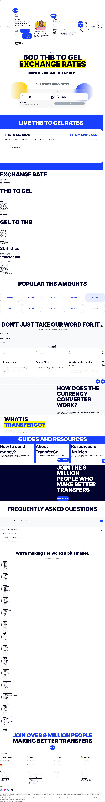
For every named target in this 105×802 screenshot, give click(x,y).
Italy (4, 638)
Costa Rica (5, 597)
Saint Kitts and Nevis (7, 693)
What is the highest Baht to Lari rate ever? (11, 533)
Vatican (5, 728)
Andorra (5, 563)
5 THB (1, 200)
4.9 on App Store (5, 333)
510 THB (10, 308)
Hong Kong (5, 630)
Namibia (5, 670)
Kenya (4, 642)
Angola (4, 564)
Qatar (4, 688)
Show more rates (3, 243)
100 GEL (1, 235)
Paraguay (5, 682)
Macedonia (5, 653)
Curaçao (5, 599)
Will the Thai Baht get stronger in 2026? (10, 541)
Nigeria (4, 675)
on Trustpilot (3, 342)
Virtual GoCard (25, 31)
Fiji (4, 615)
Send (69, 103)
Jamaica (5, 639)
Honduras (5, 629)
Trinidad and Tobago (7, 716)
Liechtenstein (6, 650)
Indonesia (5, 635)
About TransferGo (63, 459)
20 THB (1, 202)
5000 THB (2, 209)
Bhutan (4, 579)
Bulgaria (5, 585)
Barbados (5, 575)
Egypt (4, 608)
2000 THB (2, 208)
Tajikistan (5, 710)
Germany (5, 622)
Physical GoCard (27, 36)
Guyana (5, 628)
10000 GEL (2, 242)
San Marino (5, 697)
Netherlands (5, 672)
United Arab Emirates (7, 721)
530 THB (52, 308)
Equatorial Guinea (7, 610)
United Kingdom (6, 722)
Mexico (5, 663)
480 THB (52, 297)
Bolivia (4, 580)
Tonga (4, 714)
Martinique (5, 660)
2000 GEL (2, 240)
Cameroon (5, 588)
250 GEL (2, 236)
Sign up (52, 747)
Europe (4, 614)
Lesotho (5, 649)
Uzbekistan (5, 725)
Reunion (5, 689)
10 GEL (1, 232)
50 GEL (1, 234)
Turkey (4, 717)
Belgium (5, 576)
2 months (33, 139)
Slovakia (5, 701)
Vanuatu (5, 726)
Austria (4, 569)
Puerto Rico (5, 687)
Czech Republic (6, 601)
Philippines (5, 684)
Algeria (4, 562)
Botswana (5, 581)
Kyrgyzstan (5, 647)
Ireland (4, 636)
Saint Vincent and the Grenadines (10, 695)
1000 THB (2, 207)
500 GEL (2, 237)
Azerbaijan (5, 570)
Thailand (5, 712)
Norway (5, 676)
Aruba (4, 567)
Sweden (5, 708)
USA (4, 724)
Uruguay (5, 723)
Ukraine (5, 720)
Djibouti (5, 603)
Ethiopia (5, 613)
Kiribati (4, 644)
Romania (5, 690)
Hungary (5, 632)
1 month (24, 139)
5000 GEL (2, 241)
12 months (52, 139)
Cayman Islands (6, 590)
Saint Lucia (5, 694)
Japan (4, 640)
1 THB (1, 198)
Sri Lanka (5, 706)
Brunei (4, 584)
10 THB (1, 201)
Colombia (5, 594)
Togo (4, 713)
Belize (4, 577)
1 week (16, 139)
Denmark (5, 602)
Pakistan (5, 678)
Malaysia (5, 657)
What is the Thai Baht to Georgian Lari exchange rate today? (14, 520)
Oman (4, 677)
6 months (43, 139)
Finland (4, 616)
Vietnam (5, 729)
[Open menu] (86, 23)
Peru (4, 683)
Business (53, 15)
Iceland (4, 633)
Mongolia (5, 666)
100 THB (2, 204)
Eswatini (5, 612)
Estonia (5, 611)
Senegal (5, 699)
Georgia (5, 621)
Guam (4, 627)
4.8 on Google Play (5, 338)
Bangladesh (5, 574)
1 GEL (1, 230)
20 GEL (1, 233)
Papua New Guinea (7, 681)
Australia (5, 568)
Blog (103, 461)
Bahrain (5, 573)
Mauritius (5, 662)
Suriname (5, 707)
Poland (4, 685)
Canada (5, 589)
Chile (4, 592)
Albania (5, 561)
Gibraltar (5, 624)
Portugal (5, 686)
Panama (5, 680)
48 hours (8, 139)
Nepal (4, 671)
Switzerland (5, 709)
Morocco (5, 668)
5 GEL (1, 231)
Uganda (5, 719)
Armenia (5, 566)
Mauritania (5, 661)
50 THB (1, 203)
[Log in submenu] (102, 27)
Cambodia (5, 587)
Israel (4, 637)
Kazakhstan (5, 641)
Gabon (4, 618)
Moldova (5, 664)
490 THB (74, 297)
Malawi (4, 656)
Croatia (5, 598)
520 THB (31, 308)
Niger (4, 674)
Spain (4, 705)
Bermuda (5, 578)
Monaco (5, 665)
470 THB (31, 297)
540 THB (74, 308)
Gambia (5, 620)
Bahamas (5, 572)
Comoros (5, 596)
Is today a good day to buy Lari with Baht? (11, 529)
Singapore (5, 700)
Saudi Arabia (6, 698)
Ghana (4, 623)
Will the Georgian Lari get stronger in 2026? (11, 537)
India (4, 634)
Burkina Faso (6, 586)
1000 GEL (2, 238)
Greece (4, 625)
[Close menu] (86, 27)
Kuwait (4, 646)
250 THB (2, 205)
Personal (15, 10)
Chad (4, 591)
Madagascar (6, 654)
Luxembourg (6, 652)
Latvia (4, 648)
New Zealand (6, 673)
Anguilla (5, 565)
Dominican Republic (7, 605)
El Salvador (5, 609)
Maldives (5, 658)
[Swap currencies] (52, 97)
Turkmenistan (6, 718)
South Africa (6, 704)
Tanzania (5, 711)
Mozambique (6, 669)
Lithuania (5, 651)
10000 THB (2, 210)
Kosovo (5, 645)
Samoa (4, 696)
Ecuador (5, 606)
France (4, 617)
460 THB (10, 297)
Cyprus (4, 600)
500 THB (2, 206)
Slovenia (5, 702)
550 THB (95, 308)
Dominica (5, 604)
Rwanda (5, 692)
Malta (4, 659)
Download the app (63, 498)
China (4, 593)
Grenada (5, 626)
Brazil (4, 582)
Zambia (5, 730)
